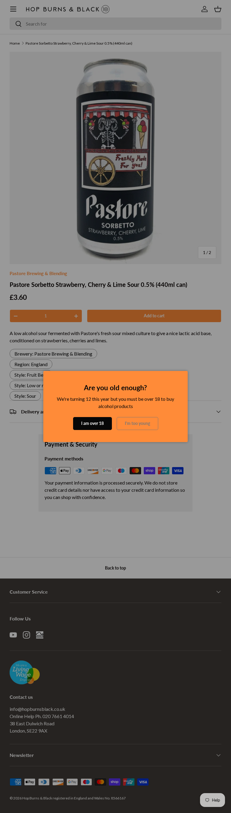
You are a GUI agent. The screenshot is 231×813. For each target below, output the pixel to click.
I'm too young (137, 423)
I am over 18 (92, 423)
